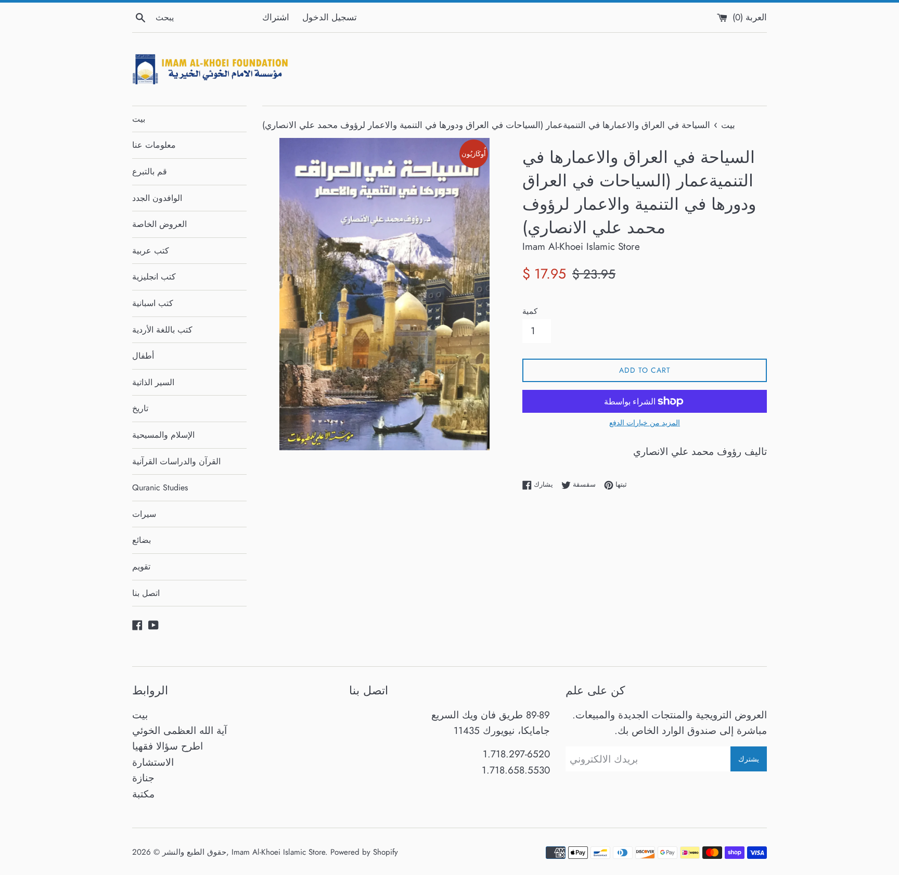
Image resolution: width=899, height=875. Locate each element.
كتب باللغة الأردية (162, 330)
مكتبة (143, 794)
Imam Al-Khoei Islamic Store (278, 852)
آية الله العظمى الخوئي (179, 731)
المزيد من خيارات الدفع (644, 422)
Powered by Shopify (364, 852)
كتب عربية (150, 251)
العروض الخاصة (159, 224)
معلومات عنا (154, 145)
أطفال (143, 356)
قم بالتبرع (149, 171)
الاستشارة (153, 762)
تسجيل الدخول (329, 17)
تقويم (141, 567)
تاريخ (140, 408)
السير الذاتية (153, 382)
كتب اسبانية (152, 303)
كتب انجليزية (154, 277)
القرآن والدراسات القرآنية (176, 461)
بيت (138, 119)
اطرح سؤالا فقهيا (167, 746)
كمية (529, 311)
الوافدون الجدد (157, 198)
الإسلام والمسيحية (163, 435)
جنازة (143, 778)
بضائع (141, 540)
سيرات (144, 514)
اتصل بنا (146, 593)
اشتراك (275, 17)
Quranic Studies (160, 487)
